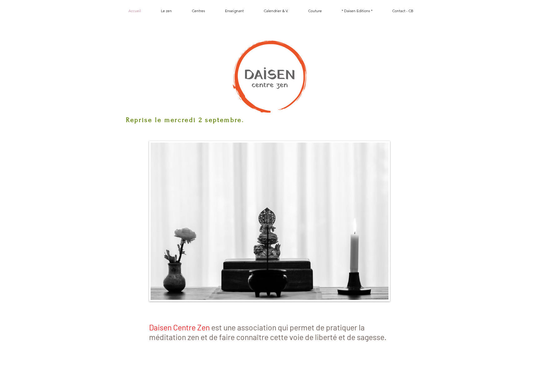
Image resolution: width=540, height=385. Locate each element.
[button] (198, 11)
